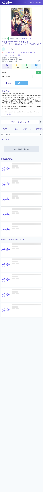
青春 (24, 52)
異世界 (21, 38)
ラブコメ (15, 52)
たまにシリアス (6, 55)
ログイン (31, 2)
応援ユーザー (28, 129)
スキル (35, 52)
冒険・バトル (28, 38)
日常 (27, 52)
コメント (6, 129)
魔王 (31, 52)
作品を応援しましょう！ (20, 122)
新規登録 (38, 2)
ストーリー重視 (16, 55)
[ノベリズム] (6, 2)
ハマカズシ (9, 49)
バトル (20, 52)
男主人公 (4, 52)
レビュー (16, 129)
